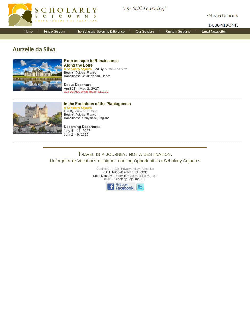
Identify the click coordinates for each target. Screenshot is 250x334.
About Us (148, 169)
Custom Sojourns (178, 31)
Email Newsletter (214, 31)
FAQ (116, 169)
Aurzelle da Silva (116, 69)
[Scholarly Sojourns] (120, 190)
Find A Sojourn (54, 31)
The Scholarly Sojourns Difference (100, 31)
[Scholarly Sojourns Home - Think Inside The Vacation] (64, 27)
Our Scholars (145, 31)
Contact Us (103, 169)
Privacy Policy (130, 169)
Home (28, 31)
